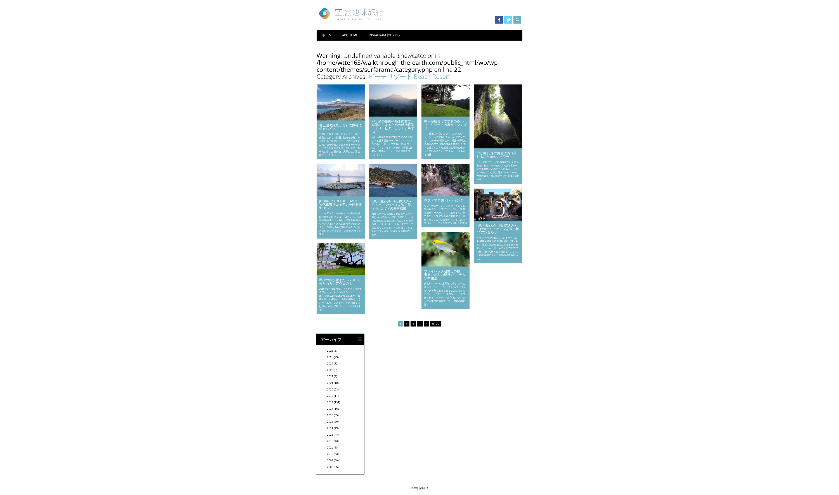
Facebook (499, 20)
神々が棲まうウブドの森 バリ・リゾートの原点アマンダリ (445, 124)
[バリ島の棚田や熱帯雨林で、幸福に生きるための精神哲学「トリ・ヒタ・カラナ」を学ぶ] (393, 115)
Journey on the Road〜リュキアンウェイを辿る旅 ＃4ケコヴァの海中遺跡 (391, 204)
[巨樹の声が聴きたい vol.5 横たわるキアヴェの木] (341, 274)
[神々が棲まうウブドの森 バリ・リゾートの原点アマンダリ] (445, 115)
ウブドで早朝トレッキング (443, 200)
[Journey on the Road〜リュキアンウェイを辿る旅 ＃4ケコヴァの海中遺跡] (393, 195)
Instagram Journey (384, 35)
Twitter (508, 20)
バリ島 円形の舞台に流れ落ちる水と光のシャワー (497, 155)
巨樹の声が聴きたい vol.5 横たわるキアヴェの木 (339, 281)
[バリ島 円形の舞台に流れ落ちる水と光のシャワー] (498, 147)
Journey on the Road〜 (496, 225)
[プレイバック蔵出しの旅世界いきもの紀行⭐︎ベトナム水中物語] (445, 265)
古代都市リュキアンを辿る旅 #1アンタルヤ (498, 230)
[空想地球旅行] (353, 21)
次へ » (435, 324)
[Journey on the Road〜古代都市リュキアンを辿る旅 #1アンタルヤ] (498, 219)
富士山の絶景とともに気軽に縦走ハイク (340, 127)
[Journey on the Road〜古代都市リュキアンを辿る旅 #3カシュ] (341, 195)
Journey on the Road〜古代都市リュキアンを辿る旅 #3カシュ (340, 204)
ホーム (326, 35)
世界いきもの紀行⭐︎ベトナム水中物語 (444, 276)
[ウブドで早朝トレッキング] (445, 194)
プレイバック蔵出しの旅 (442, 271)
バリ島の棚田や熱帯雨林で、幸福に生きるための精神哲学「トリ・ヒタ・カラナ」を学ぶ (393, 126)
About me (350, 35)
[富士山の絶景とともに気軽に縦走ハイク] (341, 119)
